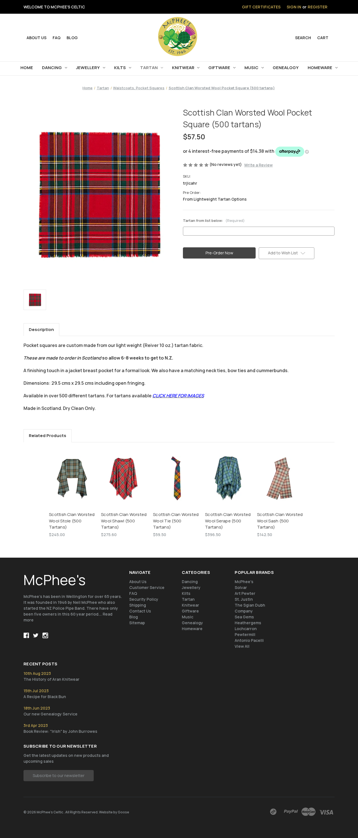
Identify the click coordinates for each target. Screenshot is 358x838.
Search (303, 37)
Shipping (137, 605)
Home (26, 68)
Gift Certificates (261, 7)
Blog (72, 37)
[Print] (205, 281)
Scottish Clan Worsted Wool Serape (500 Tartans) (228, 520)
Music (251, 68)
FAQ (56, 37)
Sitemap (137, 622)
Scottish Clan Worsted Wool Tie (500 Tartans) (176, 520)
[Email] (195, 281)
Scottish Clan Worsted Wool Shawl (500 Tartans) (124, 520)
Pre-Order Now (72, 483)
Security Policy (143, 599)
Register (318, 7)
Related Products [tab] (47, 435)
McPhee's (244, 581)
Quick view (72, 473)
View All (242, 646)
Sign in (294, 7)
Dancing (52, 68)
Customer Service (146, 587)
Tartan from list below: (214, 220)
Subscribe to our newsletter (58, 775)
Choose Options (124, 483)
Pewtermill (245, 634)
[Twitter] (214, 281)
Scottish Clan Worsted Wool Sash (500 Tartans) (280, 520)
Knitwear (183, 68)
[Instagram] (45, 635)
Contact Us (140, 611)
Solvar (241, 587)
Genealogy (286, 68)
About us (36, 37)
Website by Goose (114, 812)
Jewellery (88, 68)
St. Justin (244, 599)
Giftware (219, 68)
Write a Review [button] (258, 165)
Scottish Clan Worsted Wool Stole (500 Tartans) (72, 520)
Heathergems (248, 622)
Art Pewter (245, 593)
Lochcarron (246, 628)
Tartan (149, 68)
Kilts (120, 68)
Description (41, 329)
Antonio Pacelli (249, 640)
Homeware (320, 68)
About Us (138, 581)
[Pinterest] (224, 281)
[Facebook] (186, 281)
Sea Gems (244, 616)
